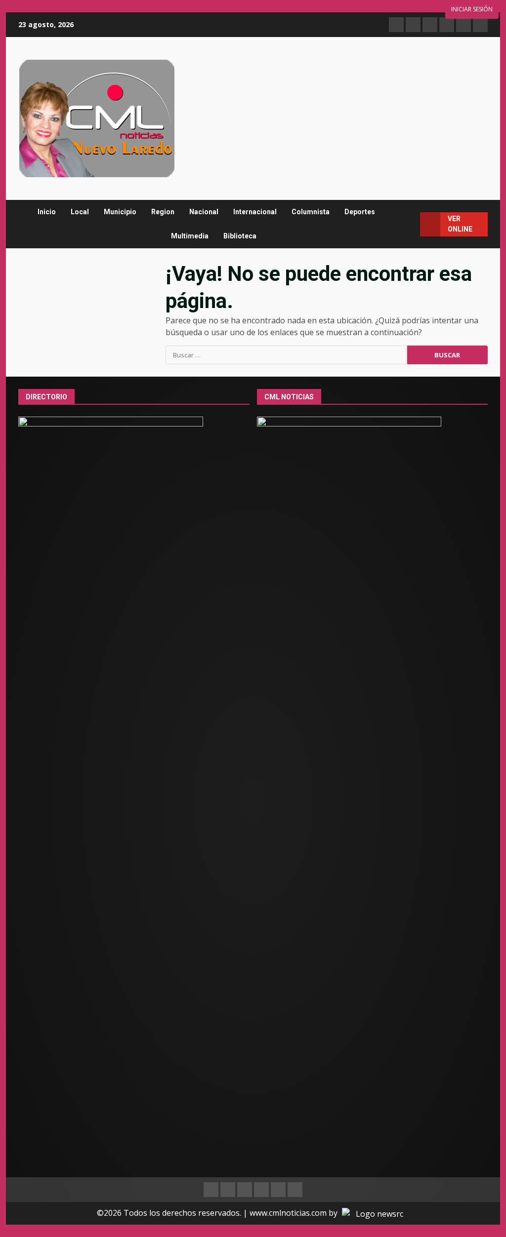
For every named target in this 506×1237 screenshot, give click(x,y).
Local (80, 212)
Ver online (460, 224)
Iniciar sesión (472, 9)
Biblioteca (239, 236)
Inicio (47, 212)
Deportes (359, 212)
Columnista (311, 212)
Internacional (255, 212)
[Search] (408, 224)
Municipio (120, 212)
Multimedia (190, 236)
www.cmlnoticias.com (288, 1212)
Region (162, 212)
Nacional (203, 212)
